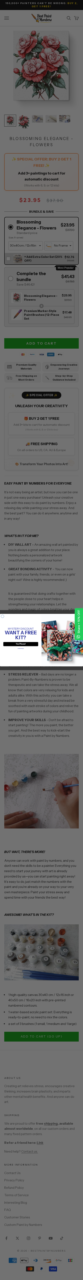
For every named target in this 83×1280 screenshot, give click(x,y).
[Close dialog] (2, 616)
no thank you (21, 648)
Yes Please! (21, 644)
